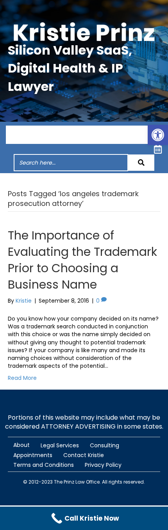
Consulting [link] (104, 445)
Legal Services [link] (60, 445)
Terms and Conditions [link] (43, 465)
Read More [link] (22, 378)
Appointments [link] (32, 455)
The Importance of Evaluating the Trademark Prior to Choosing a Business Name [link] (82, 260)
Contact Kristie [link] (83, 455)
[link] (158, 135)
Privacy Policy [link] (103, 465)
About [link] (21, 445)
